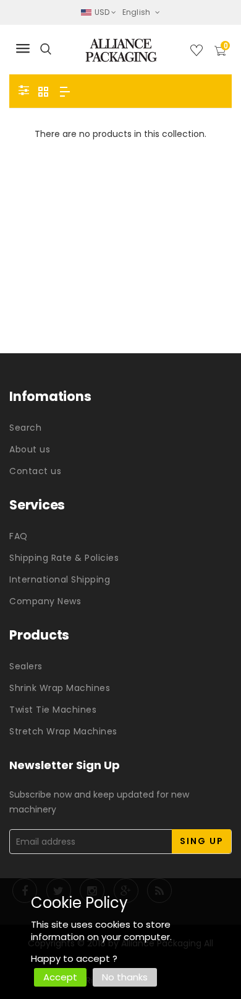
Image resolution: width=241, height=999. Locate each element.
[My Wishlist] (196, 52)
